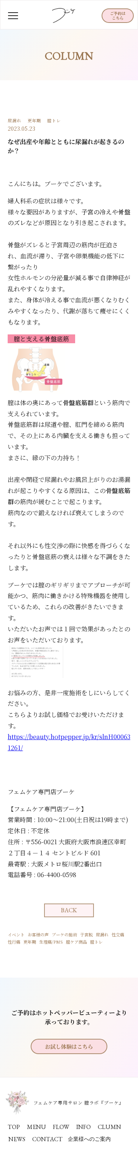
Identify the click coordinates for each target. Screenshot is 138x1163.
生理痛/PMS (51, 942)
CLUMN (109, 1127)
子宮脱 (86, 934)
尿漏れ (102, 934)
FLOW (61, 1127)
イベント (16, 934)
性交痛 (118, 934)
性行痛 (14, 942)
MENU (36, 1127)
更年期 (29, 942)
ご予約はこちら (117, 15)
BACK (69, 910)
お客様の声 (38, 934)
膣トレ (96, 942)
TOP (14, 1127)
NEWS (16, 1139)
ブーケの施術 (64, 934)
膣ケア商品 (76, 942)
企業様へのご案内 (89, 1138)
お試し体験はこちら (69, 1046)
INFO (83, 1127)
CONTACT (47, 1139)
